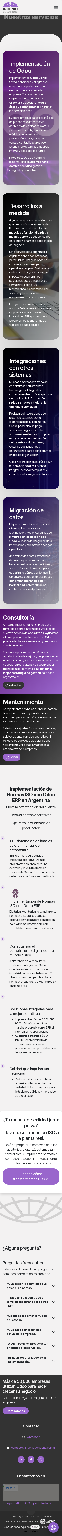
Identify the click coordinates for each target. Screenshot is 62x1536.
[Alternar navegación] (56, 7)
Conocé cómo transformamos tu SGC (31, 1176)
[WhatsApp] (53, 1527)
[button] (31, 1511)
